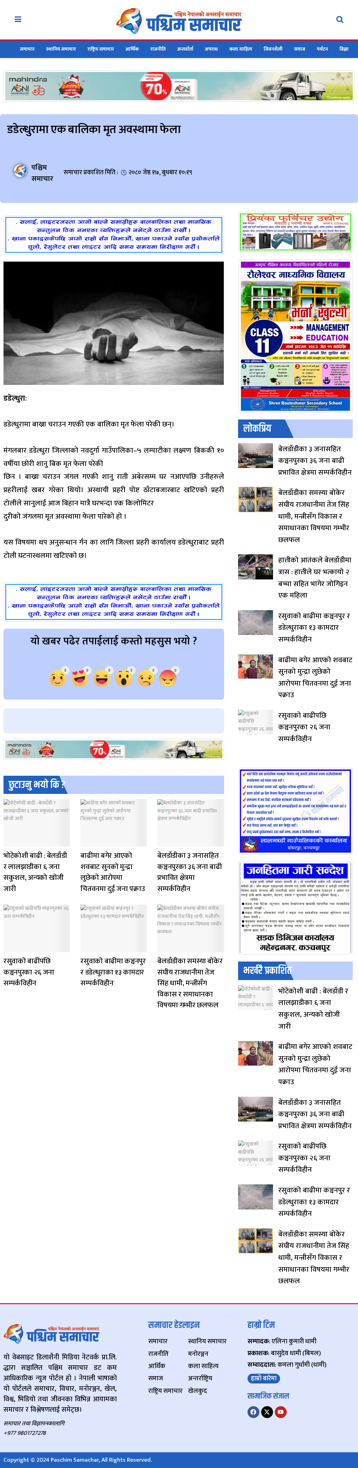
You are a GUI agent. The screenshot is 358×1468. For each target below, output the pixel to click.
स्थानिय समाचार (61, 49)
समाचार (27, 49)
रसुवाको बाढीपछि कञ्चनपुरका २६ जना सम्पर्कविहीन (28, 972)
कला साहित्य (240, 49)
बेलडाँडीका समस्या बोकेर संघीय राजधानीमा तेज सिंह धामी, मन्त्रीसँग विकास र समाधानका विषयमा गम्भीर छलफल (189, 983)
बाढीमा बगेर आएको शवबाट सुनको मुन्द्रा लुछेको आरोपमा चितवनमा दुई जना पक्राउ (112, 872)
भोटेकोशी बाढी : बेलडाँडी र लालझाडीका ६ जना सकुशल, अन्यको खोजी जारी (35, 872)
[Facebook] (253, 1412)
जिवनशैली (273, 49)
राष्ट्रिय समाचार (100, 49)
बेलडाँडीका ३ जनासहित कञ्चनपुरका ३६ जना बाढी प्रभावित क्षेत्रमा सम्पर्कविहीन (189, 872)
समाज (299, 49)
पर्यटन (322, 49)
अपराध (211, 49)
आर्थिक (132, 49)
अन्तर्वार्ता (185, 49)
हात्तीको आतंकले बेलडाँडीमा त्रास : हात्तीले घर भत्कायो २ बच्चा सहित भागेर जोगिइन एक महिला (314, 577)
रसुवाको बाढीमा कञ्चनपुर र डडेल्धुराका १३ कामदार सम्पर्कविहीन (113, 972)
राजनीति (158, 49)
